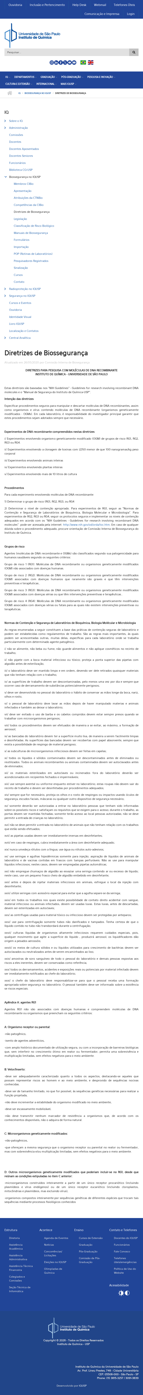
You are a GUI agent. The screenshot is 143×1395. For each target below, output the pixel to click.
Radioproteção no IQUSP (25, 288)
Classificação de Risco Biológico (34, 225)
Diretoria (14, 1238)
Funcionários (17, 162)
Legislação (20, 218)
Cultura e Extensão (17, 83)
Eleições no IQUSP (55, 1262)
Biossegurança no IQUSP (38, 93)
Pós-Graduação (71, 76)
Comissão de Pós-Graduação (89, 1260)
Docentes (15, 141)
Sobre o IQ (16, 120)
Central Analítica (20, 337)
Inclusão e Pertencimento (47, 5)
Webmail (100, 5)
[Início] (32, 35)
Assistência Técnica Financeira (21, 1267)
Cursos (18, 274)
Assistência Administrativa (18, 1257)
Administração (18, 127)
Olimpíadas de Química (53, 1270)
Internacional (45, 83)
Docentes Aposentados (24, 148)
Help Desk (79, 5)
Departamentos (24, 76)
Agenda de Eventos (56, 1238)
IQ (6, 76)
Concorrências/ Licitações (53, 1253)
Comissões (16, 134)
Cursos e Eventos (20, 302)
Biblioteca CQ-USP (21, 169)
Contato (19, 281)
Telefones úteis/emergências (125, 1260)
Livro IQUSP (16, 323)
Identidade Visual (20, 316)
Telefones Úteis (124, 5)
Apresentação (22, 190)
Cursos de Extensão (91, 1238)
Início (9, 93)
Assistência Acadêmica (16, 1246)
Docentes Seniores (21, 155)
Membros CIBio (24, 183)
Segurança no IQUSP (22, 295)
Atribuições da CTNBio (28, 197)
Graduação (48, 76)
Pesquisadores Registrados (31, 260)
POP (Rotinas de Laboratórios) (33, 253)
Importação (21, 246)
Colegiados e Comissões (17, 1278)
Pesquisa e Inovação (100, 76)
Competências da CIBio (29, 204)
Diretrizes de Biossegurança (32, 211)
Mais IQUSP (67, 83)
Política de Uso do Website (125, 1270)
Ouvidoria (15, 5)
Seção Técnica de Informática (20, 1289)
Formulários (21, 239)
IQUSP (83, 1385)
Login (131, 14)
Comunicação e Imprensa (102, 14)
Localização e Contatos (24, 330)
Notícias (49, 1244)
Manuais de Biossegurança (31, 232)
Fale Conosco (122, 1251)
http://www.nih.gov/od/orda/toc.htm (86, 524)
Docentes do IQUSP (126, 1238)
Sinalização (21, 267)
